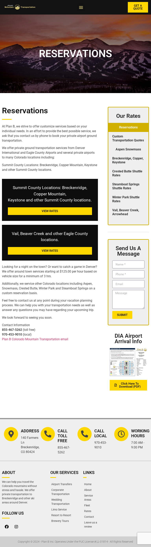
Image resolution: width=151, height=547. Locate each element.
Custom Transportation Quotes (128, 138)
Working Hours (140, 433)
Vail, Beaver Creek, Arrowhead (125, 212)
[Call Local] (84, 434)
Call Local (100, 433)
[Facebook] (7, 527)
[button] (81, 7)
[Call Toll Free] (48, 434)
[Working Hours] (121, 434)
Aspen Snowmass (128, 149)
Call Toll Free (62, 436)
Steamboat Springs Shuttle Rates (125, 186)
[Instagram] (16, 527)
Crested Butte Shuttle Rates (127, 173)
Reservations (128, 127)
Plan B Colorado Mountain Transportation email (35, 339)
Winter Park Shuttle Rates (126, 199)
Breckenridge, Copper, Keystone (128, 160)
